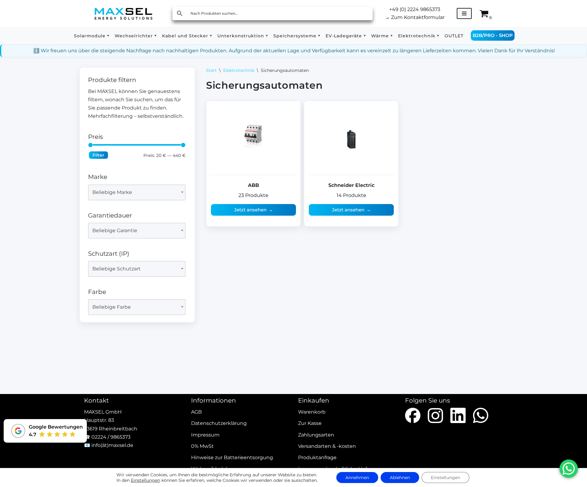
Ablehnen (400, 477)
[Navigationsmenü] (464, 13)
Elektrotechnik (238, 70)
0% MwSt (202, 446)
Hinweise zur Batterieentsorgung (232, 457)
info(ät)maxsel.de (112, 445)
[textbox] (134, 192)
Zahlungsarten (316, 435)
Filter (98, 155)
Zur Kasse (310, 423)
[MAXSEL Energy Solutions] (123, 13)
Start (211, 70)
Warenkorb (312, 412)
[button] (108, 36)
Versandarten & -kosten (327, 446)
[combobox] (137, 192)
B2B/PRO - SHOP (493, 35)
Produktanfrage (317, 457)
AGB (196, 412)
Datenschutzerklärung (219, 423)
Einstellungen (145, 480)
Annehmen (357, 477)
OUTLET (454, 36)
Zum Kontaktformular (415, 17)
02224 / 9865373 (111, 437)
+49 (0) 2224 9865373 (414, 9)
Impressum (205, 435)
